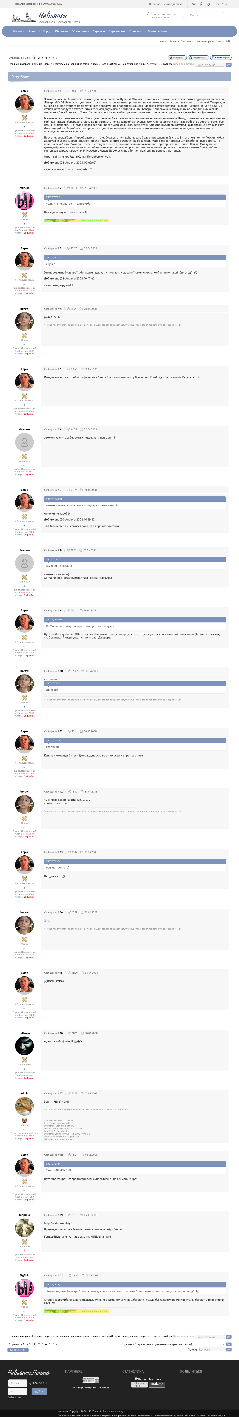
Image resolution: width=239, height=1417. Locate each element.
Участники (187, 41)
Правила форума (204, 41)
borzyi (24, 308)
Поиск (219, 41)
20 (61, 1275)
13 (61, 852)
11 (61, 731)
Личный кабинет (162, 14)
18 (61, 1154)
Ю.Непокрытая (89, 1387)
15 (61, 972)
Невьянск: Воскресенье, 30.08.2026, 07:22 (38, 3)
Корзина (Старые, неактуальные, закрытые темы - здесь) (65, 63)
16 (61, 1033)
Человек (24, 429)
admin (24, 1093)
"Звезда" (76, 1387)
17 (61, 1093)
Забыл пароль (14, 1397)
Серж (24, 90)
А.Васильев (103, 1387)
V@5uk (24, 187)
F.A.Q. (227, 41)
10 (61, 670)
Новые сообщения (169, 41)
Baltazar (24, 1033)
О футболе (167, 63)
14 (61, 912)
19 (61, 1215)
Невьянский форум (19, 63)
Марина (24, 1214)
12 (61, 791)
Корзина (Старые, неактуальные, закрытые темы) (130, 63)
